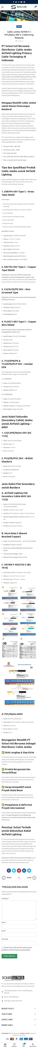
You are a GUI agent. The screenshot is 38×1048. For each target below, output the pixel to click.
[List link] (19, 997)
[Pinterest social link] (24, 2)
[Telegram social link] (29, 870)
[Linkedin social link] (24, 870)
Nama (4, 922)
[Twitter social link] (16, 2)
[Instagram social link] (18, 2)
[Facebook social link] (13, 2)
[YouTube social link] (21, 2)
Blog (21, 18)
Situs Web (5, 939)
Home (16, 18)
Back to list (19, 877)
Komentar (5, 899)
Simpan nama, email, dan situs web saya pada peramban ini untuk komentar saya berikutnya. (17, 948)
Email (4, 931)
